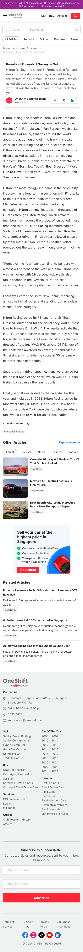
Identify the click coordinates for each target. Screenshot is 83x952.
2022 (45, 766)
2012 (45, 744)
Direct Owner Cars (53, 787)
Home (6, 48)
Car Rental (48, 796)
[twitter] (64, 100)
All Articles (12, 29)
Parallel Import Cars (54, 800)
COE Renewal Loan (15, 799)
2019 (55, 758)
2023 (55, 766)
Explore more (67, 442)
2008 (45, 736)
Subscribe (41, 898)
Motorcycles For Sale (55, 813)
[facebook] (55, 100)
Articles (20, 48)
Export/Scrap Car (14, 744)
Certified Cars (50, 782)
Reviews (29, 39)
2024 (45, 771)
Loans (7, 803)
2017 (55, 753)
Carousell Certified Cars (18, 782)
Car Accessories (52, 809)
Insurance (9, 807)
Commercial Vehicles (54, 804)
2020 (45, 762)
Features (59, 39)
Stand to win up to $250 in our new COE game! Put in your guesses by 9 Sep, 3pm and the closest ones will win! (41, 5)
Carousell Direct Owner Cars (21, 787)
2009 (55, 736)
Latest (10, 452)
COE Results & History (17, 819)
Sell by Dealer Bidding (17, 736)
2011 (55, 740)
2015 (55, 749)
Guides (44, 39)
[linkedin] (73, 100)
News (74, 39)
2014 (45, 749)
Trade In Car (11, 758)
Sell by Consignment (16, 740)
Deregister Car (12, 753)
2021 (55, 762)
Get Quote (28, 570)
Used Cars (48, 791)
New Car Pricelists (14, 769)
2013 (55, 744)
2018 (45, 758)
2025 (55, 771)
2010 (45, 740)
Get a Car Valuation (15, 749)
